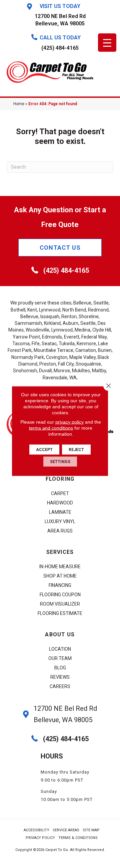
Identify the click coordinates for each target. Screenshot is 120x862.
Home (18, 103)
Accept (44, 449)
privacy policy (69, 422)
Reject (76, 449)
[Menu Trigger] (107, 42)
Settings (60, 461)
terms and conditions (51, 428)
